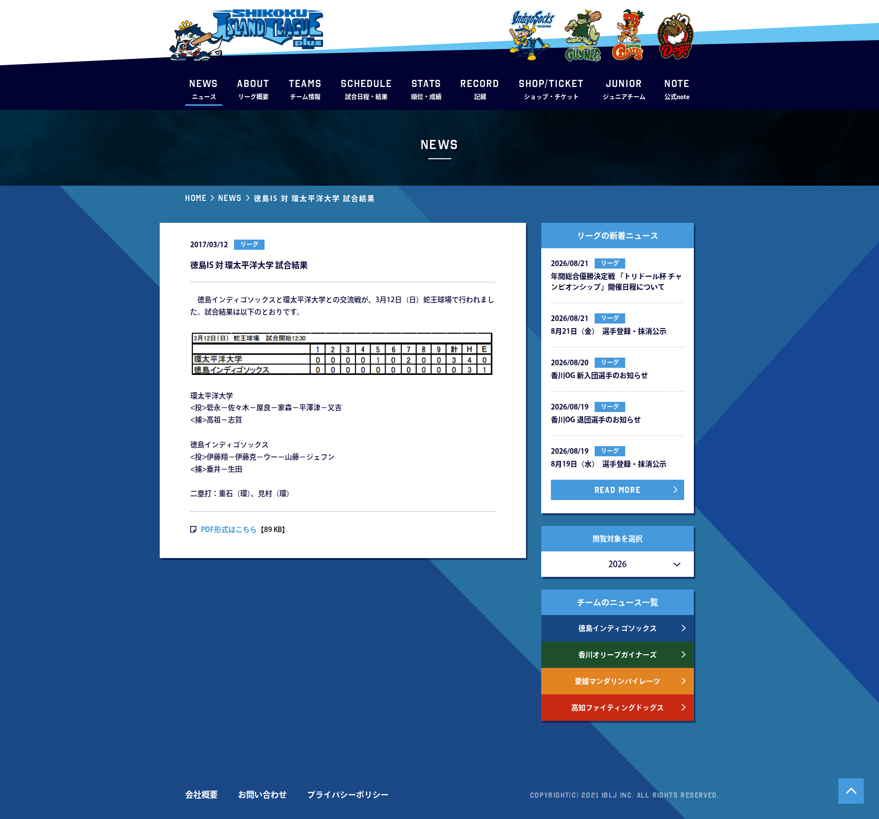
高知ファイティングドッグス (617, 707)
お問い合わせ (262, 795)
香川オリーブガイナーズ (617, 654)
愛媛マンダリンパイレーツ (617, 681)
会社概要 (201, 795)
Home (196, 197)
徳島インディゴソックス (617, 628)
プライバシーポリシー (348, 795)
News (230, 197)
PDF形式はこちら (229, 529)
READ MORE (617, 489)
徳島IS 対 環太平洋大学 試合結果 (314, 198)
